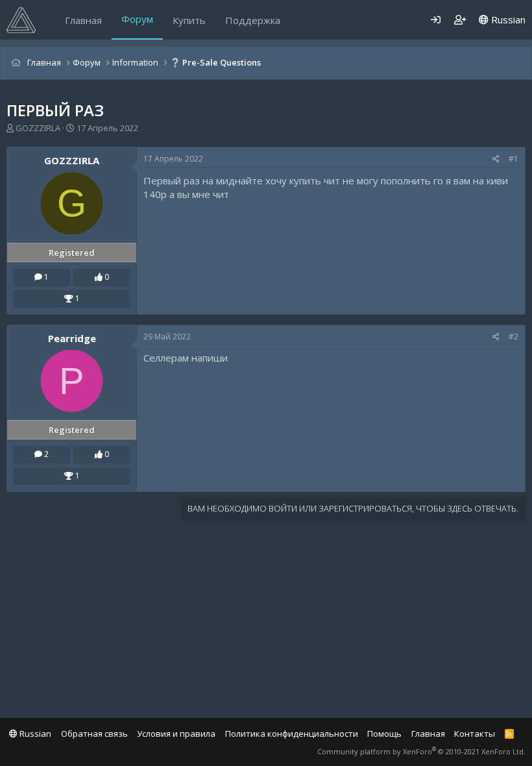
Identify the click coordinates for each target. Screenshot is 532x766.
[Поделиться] (496, 159)
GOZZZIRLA (38, 128)
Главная (83, 20)
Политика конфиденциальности (291, 733)
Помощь (384, 733)
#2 (513, 336)
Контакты (474, 733)
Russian (507, 19)
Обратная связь (94, 733)
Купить (189, 20)
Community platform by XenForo (421, 751)
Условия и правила (176, 733)
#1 (513, 158)
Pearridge (72, 338)
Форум (137, 18)
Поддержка (252, 20)
